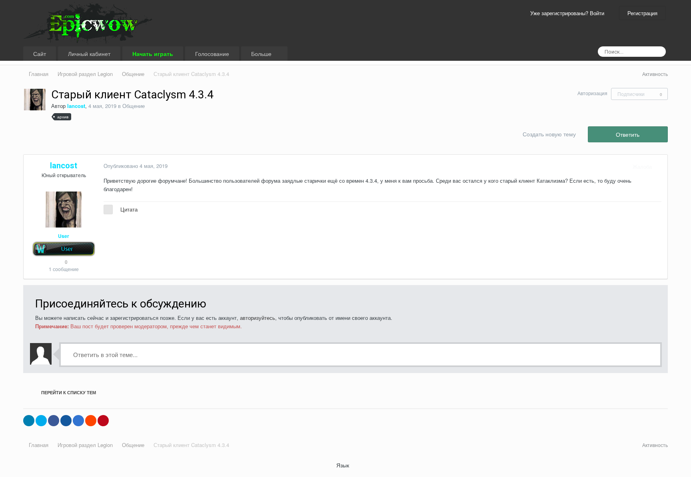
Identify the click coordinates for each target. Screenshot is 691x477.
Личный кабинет (89, 54)
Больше (262, 54)
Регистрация (642, 13)
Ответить (627, 134)
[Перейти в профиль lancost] (35, 99)
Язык (343, 465)
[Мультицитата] (108, 209)
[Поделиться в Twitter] (41, 420)
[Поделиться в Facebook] (53, 420)
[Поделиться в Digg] (66, 420)
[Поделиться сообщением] (659, 166)
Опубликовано (136, 166)
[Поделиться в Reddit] (90, 420)
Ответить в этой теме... (105, 354)
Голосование (212, 54)
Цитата (129, 209)
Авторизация (592, 93)
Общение (133, 106)
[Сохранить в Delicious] (78, 420)
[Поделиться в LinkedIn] (28, 420)
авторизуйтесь (257, 317)
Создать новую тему (549, 134)
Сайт (39, 54)
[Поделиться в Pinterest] (103, 420)
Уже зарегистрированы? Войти (568, 13)
